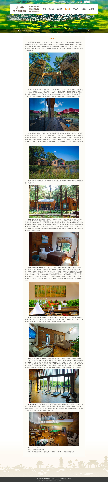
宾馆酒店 (37, 30)
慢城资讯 (75, 9)
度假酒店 (59, 9)
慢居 (34, 30)
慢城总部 (51, 9)
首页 (44, 9)
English (87, 2)
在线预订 (92, 9)
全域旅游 (83, 9)
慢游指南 (67, 9)
